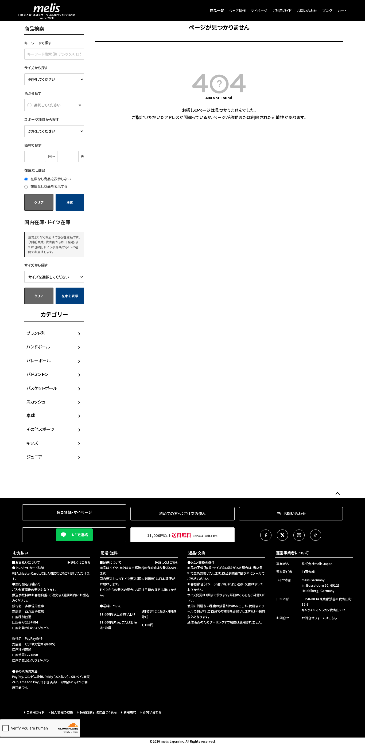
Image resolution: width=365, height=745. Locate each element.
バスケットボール (41, 388)
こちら (243, 595)
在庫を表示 (70, 295)
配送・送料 (109, 552)
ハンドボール (38, 346)
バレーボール (38, 360)
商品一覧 (217, 10)
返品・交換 (196, 552)
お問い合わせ (307, 10)
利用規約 (129, 712)
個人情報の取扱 (62, 712)
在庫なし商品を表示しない (50, 178)
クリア (38, 202)
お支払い (20, 552)
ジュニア (34, 456)
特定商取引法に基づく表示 (98, 712)
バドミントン (37, 374)
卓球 (30, 415)
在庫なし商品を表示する (48, 186)
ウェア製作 (237, 10)
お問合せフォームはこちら (319, 617)
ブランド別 (35, 333)
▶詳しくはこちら (78, 562)
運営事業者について (292, 552)
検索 (70, 202)
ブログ (327, 10)
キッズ (32, 443)
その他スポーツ (40, 429)
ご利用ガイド (282, 10)
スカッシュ (35, 401)
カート (342, 10)
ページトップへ (337, 493)
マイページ (259, 10)
